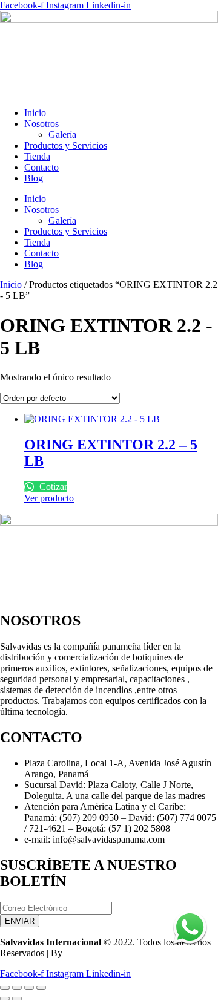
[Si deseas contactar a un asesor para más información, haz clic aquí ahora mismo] (190, 948)
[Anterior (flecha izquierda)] (5, 998)
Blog (33, 178)
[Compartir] (29, 988)
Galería (62, 134)
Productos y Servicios (65, 145)
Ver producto (49, 498)
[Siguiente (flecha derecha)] (17, 998)
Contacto (41, 167)
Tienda (37, 156)
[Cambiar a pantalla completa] (17, 988)
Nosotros (41, 124)
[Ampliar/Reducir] (5, 988)
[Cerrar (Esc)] (41, 988)
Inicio (35, 113)
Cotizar (52, 486)
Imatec (77, 953)
